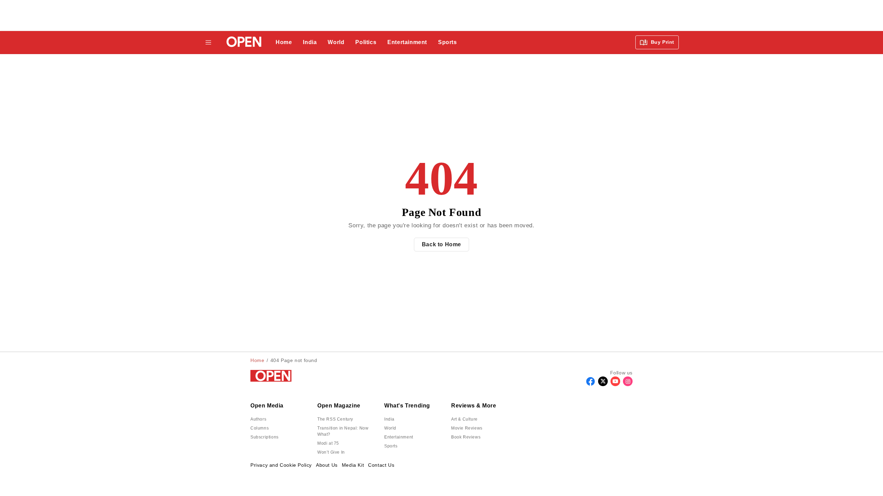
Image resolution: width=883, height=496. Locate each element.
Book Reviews (465, 437)
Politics (365, 42)
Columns (259, 428)
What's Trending (407, 406)
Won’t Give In (331, 452)
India (310, 42)
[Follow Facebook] (590, 384)
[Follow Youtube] (615, 384)
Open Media (267, 406)
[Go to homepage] (241, 42)
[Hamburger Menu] (208, 42)
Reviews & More (473, 406)
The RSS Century (335, 419)
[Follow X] (603, 384)
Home (284, 42)
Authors (258, 419)
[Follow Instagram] (628, 384)
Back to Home (441, 244)
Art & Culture (464, 419)
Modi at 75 (328, 443)
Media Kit (353, 465)
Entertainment (407, 42)
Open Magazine (338, 406)
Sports (447, 42)
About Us (327, 465)
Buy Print (661, 42)
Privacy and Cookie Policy (281, 465)
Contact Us (381, 465)
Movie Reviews (467, 428)
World (336, 42)
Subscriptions (264, 437)
